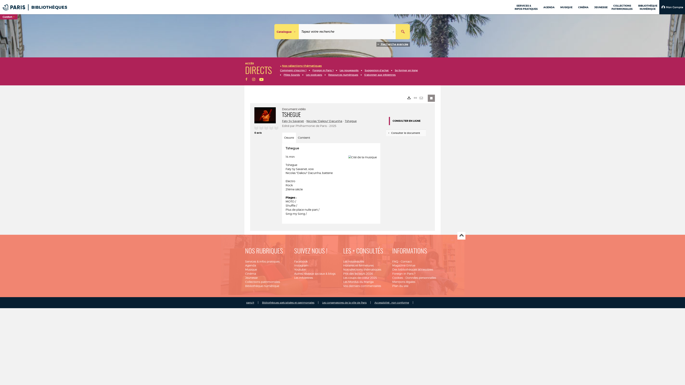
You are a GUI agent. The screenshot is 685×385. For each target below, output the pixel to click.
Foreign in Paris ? (403, 273)
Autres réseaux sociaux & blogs (315, 273)
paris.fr (250, 302)
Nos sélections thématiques (362, 269)
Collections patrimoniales (262, 282)
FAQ (395, 261)
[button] (672, 7)
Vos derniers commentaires (362, 286)
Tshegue (351, 121)
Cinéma (250, 273)
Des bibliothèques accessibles (412, 269)
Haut (461, 236)
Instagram (301, 265)
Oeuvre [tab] (289, 137)
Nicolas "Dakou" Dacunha (324, 121)
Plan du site (400, 286)
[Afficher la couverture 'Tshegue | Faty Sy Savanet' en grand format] (265, 114)
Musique (251, 269)
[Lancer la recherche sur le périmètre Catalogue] (403, 31)
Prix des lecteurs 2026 (358, 273)
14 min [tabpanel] (309, 181)
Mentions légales (403, 282)
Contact (406, 261)
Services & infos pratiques (262, 261)
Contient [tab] (304, 137)
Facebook (301, 261)
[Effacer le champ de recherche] (394, 31)
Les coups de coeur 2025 (360, 277)
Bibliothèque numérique (262, 286)
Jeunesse (251, 277)
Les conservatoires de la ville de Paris (344, 302)
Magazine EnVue (403, 265)
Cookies (397, 277)
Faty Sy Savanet (293, 121)
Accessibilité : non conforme (391, 302)
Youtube (300, 269)
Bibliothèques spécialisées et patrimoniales (288, 302)
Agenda (250, 265)
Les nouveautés (353, 261)
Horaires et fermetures (358, 265)
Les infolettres (303, 277)
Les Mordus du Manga (358, 282)
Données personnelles (420, 277)
